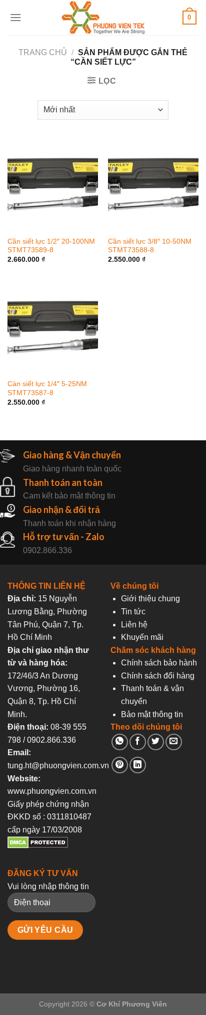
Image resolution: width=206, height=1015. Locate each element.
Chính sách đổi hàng (157, 675)
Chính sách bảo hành (159, 662)
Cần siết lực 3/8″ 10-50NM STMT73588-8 (150, 246)
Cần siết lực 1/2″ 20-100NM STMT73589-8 (51, 246)
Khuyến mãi (142, 637)
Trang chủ (42, 52)
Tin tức (133, 611)
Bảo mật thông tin (152, 714)
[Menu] (16, 17)
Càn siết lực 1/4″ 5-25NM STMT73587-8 (47, 388)
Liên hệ (134, 624)
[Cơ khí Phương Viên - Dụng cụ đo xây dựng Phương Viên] (103, 18)
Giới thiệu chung (150, 598)
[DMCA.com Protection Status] (38, 845)
